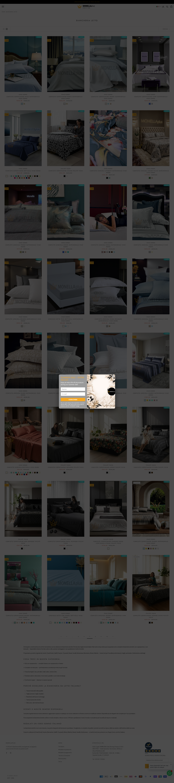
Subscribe (73, 400)
